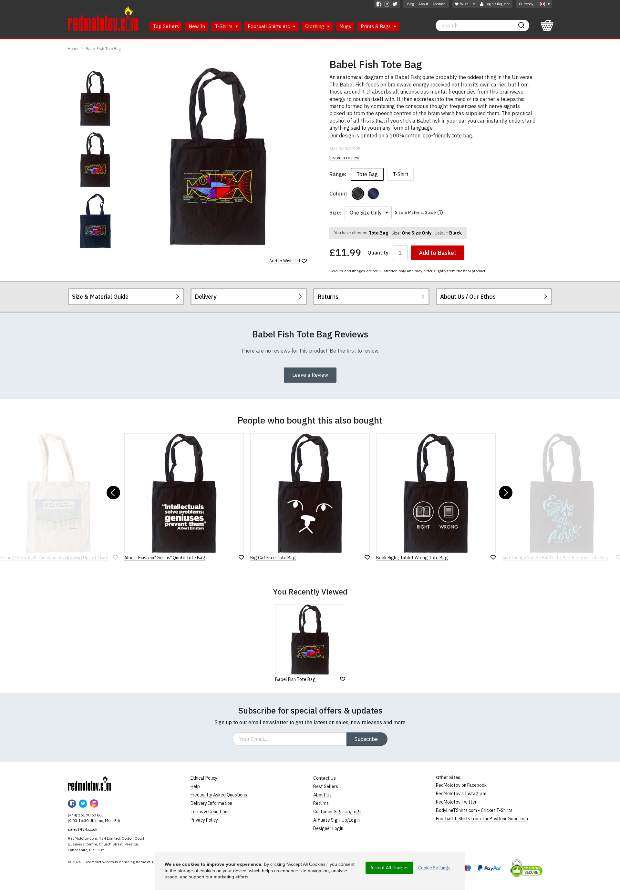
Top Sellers (166, 26)
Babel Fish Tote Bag (103, 48)
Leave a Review (310, 375)
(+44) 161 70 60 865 (86, 815)
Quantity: (378, 253)
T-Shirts (224, 26)
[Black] (358, 193)
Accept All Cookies (389, 868)
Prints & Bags (376, 26)
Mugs (345, 26)
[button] (113, 492)
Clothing (315, 26)
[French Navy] (373, 193)
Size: (335, 212)
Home (73, 48)
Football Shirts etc (269, 26)
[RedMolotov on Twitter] (395, 4)
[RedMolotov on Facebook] (379, 4)
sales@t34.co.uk (82, 829)
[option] (95, 98)
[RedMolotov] (89, 783)
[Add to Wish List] (342, 679)
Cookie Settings (434, 868)
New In (197, 26)
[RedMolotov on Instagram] (387, 4)
